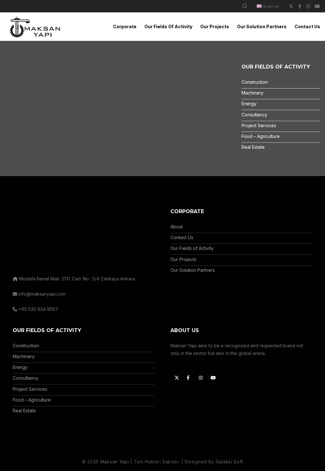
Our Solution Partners (192, 270)
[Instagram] (200, 377)
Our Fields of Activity (192, 248)
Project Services (259, 125)
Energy (249, 103)
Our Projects (183, 259)
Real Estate (253, 147)
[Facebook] (188, 377)
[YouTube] (212, 377)
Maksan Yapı (114, 461)
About (176, 226)
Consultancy (254, 114)
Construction (255, 82)
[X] (176, 377)
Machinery (252, 92)
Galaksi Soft (229, 461)
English (271, 6)
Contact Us (181, 237)
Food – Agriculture (261, 136)
